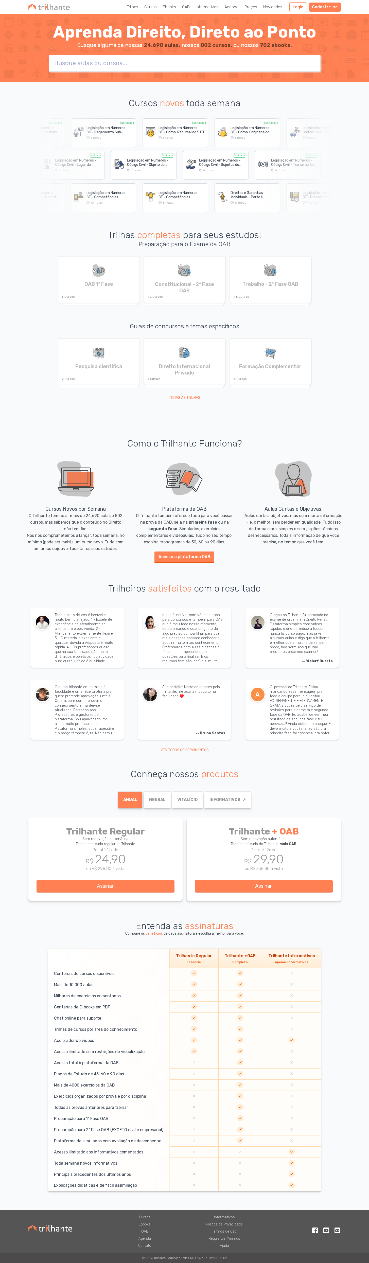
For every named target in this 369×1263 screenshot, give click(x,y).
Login (298, 7)
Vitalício (187, 799)
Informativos (207, 7)
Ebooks (169, 7)
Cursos (150, 7)
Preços (250, 7)
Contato (144, 1245)
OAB (186, 7)
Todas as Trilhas (184, 398)
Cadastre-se (325, 7)
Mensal (157, 799)
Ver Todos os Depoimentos (185, 750)
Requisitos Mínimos (224, 1238)
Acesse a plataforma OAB (184, 556)
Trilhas (132, 7)
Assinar (105, 886)
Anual (130, 799)
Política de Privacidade (224, 1224)
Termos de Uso (224, 1231)
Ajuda (224, 1245)
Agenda (231, 7)
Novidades (272, 7)
